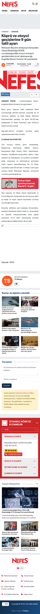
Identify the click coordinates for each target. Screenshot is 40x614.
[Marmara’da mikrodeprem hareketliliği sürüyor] (29, 322)
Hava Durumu (29, 576)
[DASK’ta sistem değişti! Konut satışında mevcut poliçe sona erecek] (10, 301)
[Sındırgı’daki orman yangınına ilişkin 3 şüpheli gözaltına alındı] (10, 341)
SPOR (23, 11)
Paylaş (6, 94)
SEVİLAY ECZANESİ (12, 461)
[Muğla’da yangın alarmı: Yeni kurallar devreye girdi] (29, 341)
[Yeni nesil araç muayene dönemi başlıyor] (29, 301)
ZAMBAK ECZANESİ (13, 473)
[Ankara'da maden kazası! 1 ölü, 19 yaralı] (10, 322)
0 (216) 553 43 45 (14, 454)
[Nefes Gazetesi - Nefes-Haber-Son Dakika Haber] (9, 4)
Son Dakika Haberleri (11, 594)
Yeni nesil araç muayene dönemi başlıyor (28, 309)
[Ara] (33, 4)
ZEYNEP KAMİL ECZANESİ (15, 467)
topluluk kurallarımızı (22, 393)
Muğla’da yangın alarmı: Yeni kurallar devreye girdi (28, 349)
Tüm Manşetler (29, 586)
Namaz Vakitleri (10, 581)
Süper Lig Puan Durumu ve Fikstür (8, 588)
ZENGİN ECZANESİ (12, 436)
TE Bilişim (18, 279)
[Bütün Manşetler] (37, 484)
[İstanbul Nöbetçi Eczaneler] (37, 423)
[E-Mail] (16, 284)
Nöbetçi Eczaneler (11, 576)
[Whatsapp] (22, 568)
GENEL (5, 11)
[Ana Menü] (37, 4)
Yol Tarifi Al (12, 450)
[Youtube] (18, 568)
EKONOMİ (33, 11)
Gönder (6, 386)
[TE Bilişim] (7, 281)
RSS (6, 604)
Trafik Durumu (28, 581)
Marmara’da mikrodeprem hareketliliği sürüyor (29, 330)
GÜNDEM (14, 11)
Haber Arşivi (28, 594)
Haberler (4, 32)
